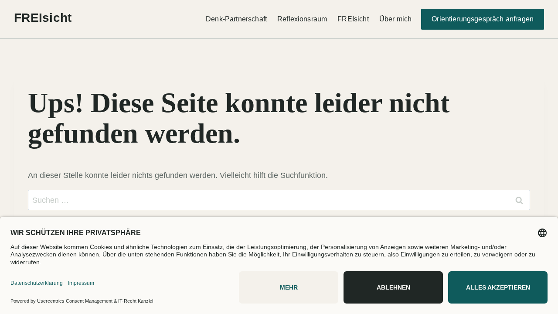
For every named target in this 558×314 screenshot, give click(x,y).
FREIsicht (352, 19)
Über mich (395, 19)
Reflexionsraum (302, 19)
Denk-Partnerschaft (236, 19)
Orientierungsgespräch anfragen (483, 19)
